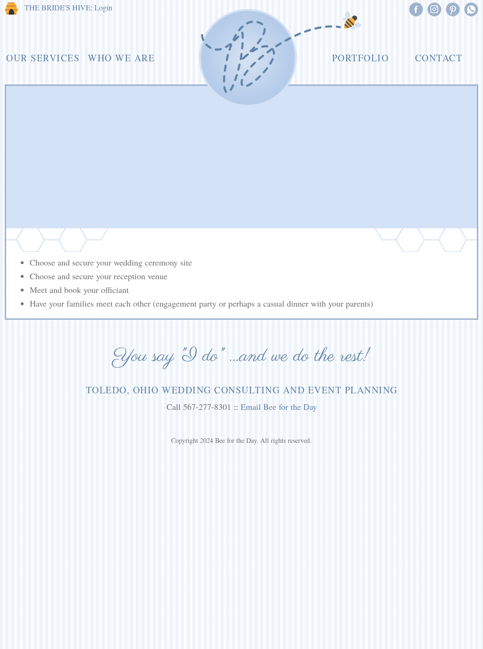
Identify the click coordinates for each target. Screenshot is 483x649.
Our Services (43, 57)
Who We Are (121, 57)
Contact (439, 57)
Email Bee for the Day (279, 406)
